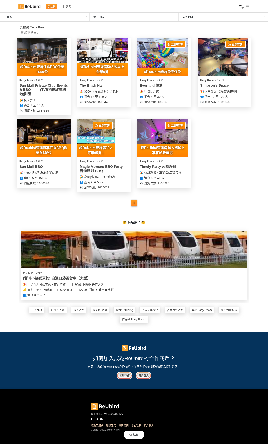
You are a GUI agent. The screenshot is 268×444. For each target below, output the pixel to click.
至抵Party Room (202, 310)
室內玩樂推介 (150, 310)
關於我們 (136, 425)
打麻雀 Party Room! (134, 319)
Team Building (124, 310)
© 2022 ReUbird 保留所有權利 (105, 430)
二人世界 (36, 310)
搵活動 (51, 6)
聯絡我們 (124, 425)
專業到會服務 (229, 310)
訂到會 (67, 6)
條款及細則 (97, 425)
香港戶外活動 (175, 310)
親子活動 (78, 310)
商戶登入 (144, 375)
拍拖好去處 (57, 310)
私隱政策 (111, 425)
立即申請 (125, 375)
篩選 (135, 434)
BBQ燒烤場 (100, 310)
